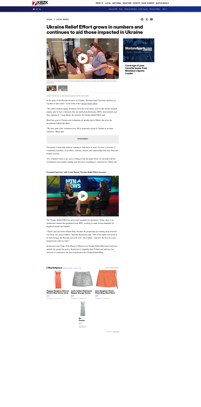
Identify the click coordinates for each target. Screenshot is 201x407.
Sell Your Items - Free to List (72, 268)
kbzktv (37, 9)
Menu (98, 3)
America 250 (113, 9)
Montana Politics (155, 9)
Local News (62, 19)
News (121, 9)
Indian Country (143, 9)
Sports (136, 3)
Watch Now (162, 3)
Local (108, 3)
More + (165, 9)
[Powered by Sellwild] (116, 331)
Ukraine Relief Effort (89, 103)
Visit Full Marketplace (112, 267)
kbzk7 (34, 9)
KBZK (40, 9)
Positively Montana (131, 9)
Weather (127, 3)
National (116, 3)
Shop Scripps (148, 3)
